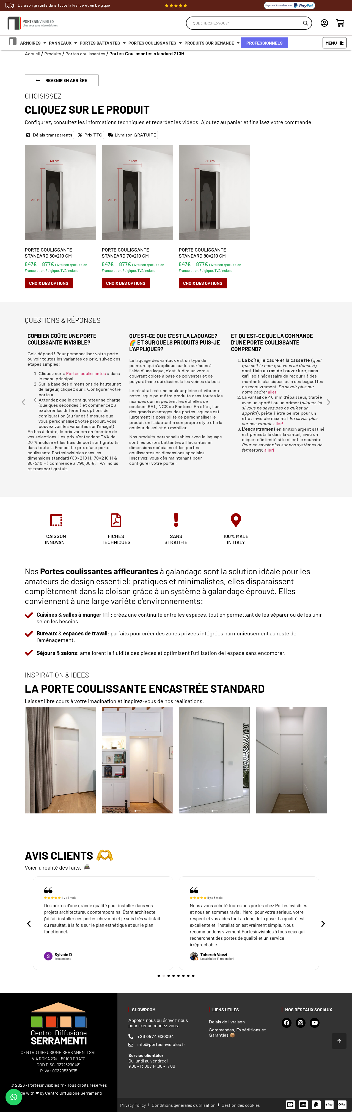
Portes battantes (100, 42)
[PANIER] (340, 23)
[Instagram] (301, 1023)
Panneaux (60, 42)
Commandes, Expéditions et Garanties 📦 (237, 1032)
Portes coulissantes (152, 42)
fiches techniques (116, 539)
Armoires (30, 42)
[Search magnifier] (305, 23)
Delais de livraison (227, 1021)
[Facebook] (287, 1023)
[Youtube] (315, 1023)
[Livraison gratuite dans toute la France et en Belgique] (10, 5)
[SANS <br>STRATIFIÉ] (176, 520)
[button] (23, 402)
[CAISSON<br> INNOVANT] (56, 520)
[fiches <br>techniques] (116, 520)
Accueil (32, 53)
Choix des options (48, 283)
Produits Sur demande (209, 42)
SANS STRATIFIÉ (176, 539)
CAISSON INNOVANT (56, 539)
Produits (52, 53)
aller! (273, 392)
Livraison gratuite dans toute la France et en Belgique (64, 5)
